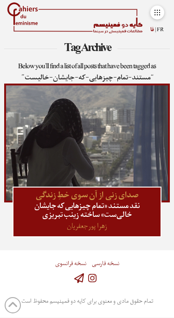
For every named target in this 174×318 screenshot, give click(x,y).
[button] (157, 12)
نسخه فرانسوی (70, 263)
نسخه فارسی (105, 263)
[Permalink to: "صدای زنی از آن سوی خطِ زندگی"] (86, 143)
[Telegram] (79, 278)
